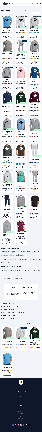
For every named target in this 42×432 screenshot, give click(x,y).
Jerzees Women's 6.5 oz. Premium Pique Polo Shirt (20, 235)
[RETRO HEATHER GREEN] (4, 162)
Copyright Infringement (21, 418)
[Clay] (5, 32)
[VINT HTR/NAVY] (5, 83)
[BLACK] (6, 111)
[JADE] (6, 32)
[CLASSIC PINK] (11, 32)
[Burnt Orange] (37, 84)
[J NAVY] (8, 83)
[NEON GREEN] (30, 58)
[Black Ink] (20, 188)
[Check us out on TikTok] (26, 425)
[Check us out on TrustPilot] (29, 425)
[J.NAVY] (20, 238)
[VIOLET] (16, 83)
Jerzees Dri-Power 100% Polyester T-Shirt (20, 133)
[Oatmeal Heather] (20, 32)
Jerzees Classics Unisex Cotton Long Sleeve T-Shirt (7, 159)
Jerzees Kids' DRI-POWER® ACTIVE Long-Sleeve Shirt (7, 236)
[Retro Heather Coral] (22, 188)
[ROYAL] (34, 32)
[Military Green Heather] (23, 32)
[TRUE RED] (23, 58)
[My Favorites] (37, 3)
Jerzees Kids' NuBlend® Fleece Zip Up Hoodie (20, 210)
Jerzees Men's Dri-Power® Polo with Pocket (34, 209)
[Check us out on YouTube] (24, 425)
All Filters (4, 12)
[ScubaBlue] (16, 188)
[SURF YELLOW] (38, 84)
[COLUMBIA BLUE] (30, 32)
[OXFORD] (4, 83)
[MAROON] (8, 58)
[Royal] (34, 84)
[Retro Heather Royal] (23, 188)
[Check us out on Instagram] (18, 425)
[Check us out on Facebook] (13, 425)
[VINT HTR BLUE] (11, 136)
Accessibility (21, 410)
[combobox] (21, 4)
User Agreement (21, 413)
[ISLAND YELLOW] (32, 58)
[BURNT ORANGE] (17, 32)
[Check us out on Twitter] (16, 425)
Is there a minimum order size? (8, 315)
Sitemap (21, 421)
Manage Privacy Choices (21, 411)
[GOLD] (9, 32)
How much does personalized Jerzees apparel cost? (13, 312)
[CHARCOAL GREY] (2, 83)
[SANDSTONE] (22, 32)
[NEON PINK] (35, 58)
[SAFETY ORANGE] (6, 58)
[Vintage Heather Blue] (4, 32)
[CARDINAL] (8, 32)
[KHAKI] (11, 58)
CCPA (21, 416)
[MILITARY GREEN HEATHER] (31, 84)
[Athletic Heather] (25, 188)
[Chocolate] (23, 164)
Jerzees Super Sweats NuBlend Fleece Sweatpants (7, 209)
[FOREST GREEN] (9, 83)
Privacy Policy (21, 414)
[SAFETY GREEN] (22, 110)
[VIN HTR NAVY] (9, 136)
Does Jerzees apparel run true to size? (10, 309)
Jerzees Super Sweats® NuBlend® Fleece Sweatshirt (34, 106)
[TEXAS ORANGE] (35, 32)
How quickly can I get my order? (8, 318)
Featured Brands (9, 7)
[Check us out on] (21, 425)
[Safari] (32, 84)
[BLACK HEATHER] (2, 32)
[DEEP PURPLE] (19, 32)
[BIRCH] (9, 111)
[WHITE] (32, 32)
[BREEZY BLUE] (2, 162)
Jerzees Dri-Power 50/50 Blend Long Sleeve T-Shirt (34, 55)
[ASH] (5, 58)
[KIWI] (38, 58)
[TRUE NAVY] (25, 58)
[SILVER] (23, 83)
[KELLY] (38, 32)
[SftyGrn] (17, 188)
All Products (3, 7)
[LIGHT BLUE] (34, 58)
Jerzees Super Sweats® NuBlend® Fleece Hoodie (20, 107)
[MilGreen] (25, 136)
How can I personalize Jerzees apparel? (10, 306)
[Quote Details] (10, 37)
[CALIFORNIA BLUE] (8, 162)
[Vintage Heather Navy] (19, 188)
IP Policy (21, 419)
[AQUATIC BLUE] (20, 164)
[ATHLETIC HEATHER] (2, 58)
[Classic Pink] (30, 84)
